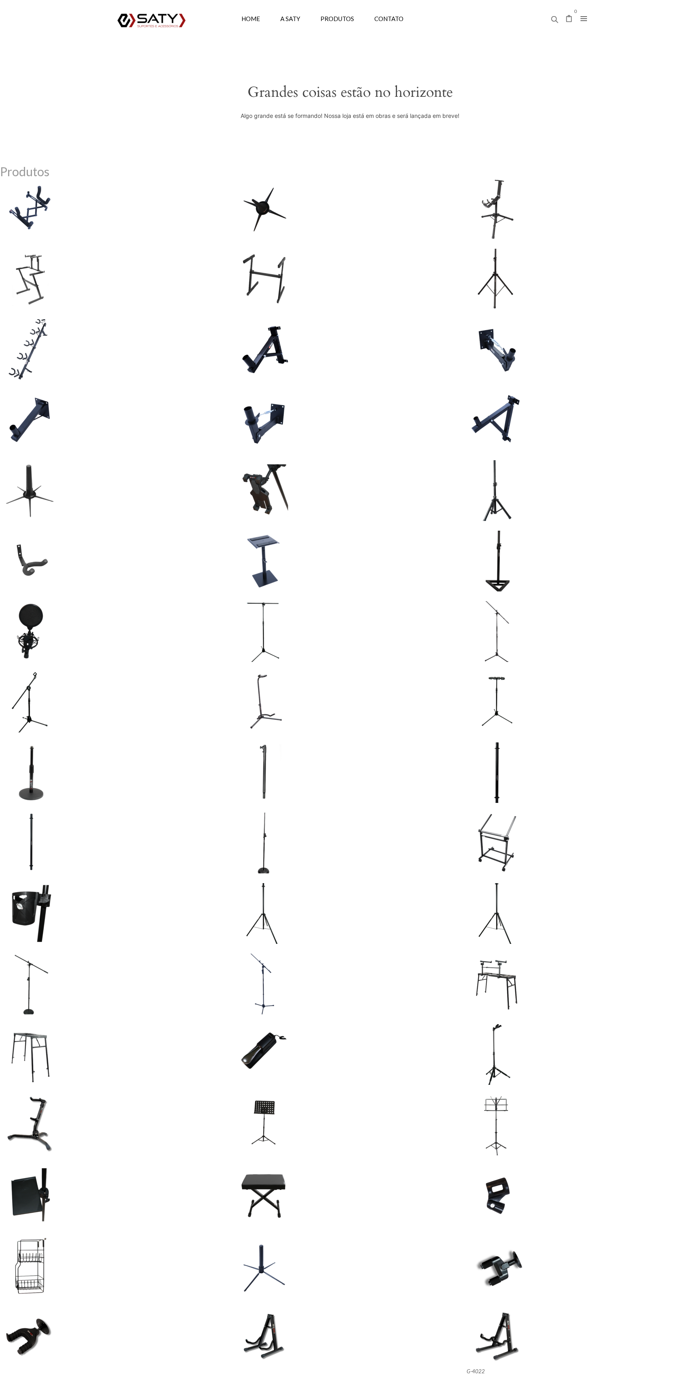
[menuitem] (251, 18)
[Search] (554, 17)
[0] (569, 19)
